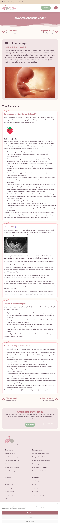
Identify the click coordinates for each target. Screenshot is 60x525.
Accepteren (30, 513)
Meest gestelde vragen (38, 495)
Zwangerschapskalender (39, 457)
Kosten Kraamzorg (10, 471)
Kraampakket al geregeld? (39, 467)
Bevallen (7, 481)
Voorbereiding (9, 484)
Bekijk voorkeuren (30, 521)
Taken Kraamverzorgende (12, 467)
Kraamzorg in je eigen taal (12, 460)
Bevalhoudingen (9, 491)
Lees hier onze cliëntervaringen (12, 444)
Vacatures (35, 488)
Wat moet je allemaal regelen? (40, 453)
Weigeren (30, 517)
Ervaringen (35, 491)
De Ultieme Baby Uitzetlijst (39, 471)
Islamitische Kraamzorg (11, 457)
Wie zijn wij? (35, 481)
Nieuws (34, 484)
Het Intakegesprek (37, 464)
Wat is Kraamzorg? (10, 453)
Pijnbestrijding (9, 495)
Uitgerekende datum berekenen (41, 460)
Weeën (7, 498)
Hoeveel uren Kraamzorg (12, 464)
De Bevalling (8, 488)
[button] (57, 504)
